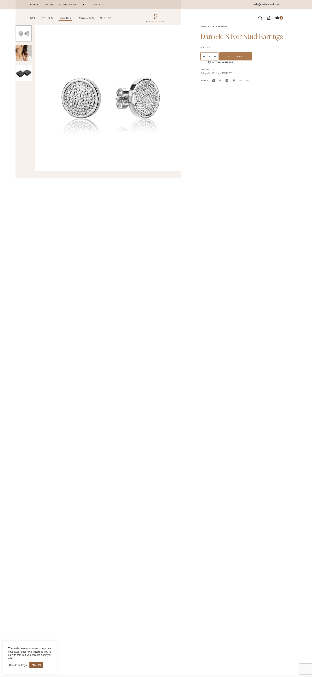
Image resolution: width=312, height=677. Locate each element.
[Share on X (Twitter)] (213, 80)
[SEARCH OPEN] (260, 18)
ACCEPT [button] (36, 665)
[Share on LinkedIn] (227, 80)
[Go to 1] (24, 33)
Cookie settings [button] (18, 665)
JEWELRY (227, 73)
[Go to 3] (24, 73)
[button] (220, 62)
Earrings (216, 73)
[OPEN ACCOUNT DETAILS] (269, 18)
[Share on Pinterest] (233, 80)
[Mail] (240, 80)
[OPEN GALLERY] (108, 98)
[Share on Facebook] (220, 80)
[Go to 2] (24, 53)
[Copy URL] (247, 80)
